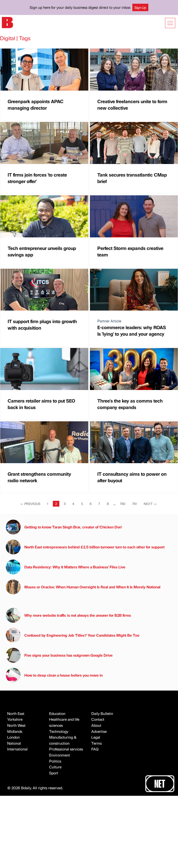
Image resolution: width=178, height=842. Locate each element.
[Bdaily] (7, 22)
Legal (95, 737)
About (96, 725)
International (17, 749)
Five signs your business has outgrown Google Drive (68, 655)
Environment (59, 755)
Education (57, 713)
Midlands (14, 731)
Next (150, 503)
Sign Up (140, 7)
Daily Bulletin (102, 713)
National (14, 743)
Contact (97, 719)
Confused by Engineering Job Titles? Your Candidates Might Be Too (81, 635)
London (13, 737)
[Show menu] (170, 23)
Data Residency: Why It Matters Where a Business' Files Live (74, 566)
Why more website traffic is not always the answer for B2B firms (77, 615)
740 (122, 503)
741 (134, 503)
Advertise (99, 731)
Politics (55, 761)
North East (15, 713)
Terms (96, 743)
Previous (30, 503)
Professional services (66, 749)
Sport (53, 772)
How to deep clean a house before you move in (63, 675)
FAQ (95, 749)
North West (16, 725)
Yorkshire (14, 719)
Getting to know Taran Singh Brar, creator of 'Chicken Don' (73, 526)
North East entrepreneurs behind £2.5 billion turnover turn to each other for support (94, 546)
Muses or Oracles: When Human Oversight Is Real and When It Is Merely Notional (92, 586)
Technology (58, 731)
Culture (55, 766)
